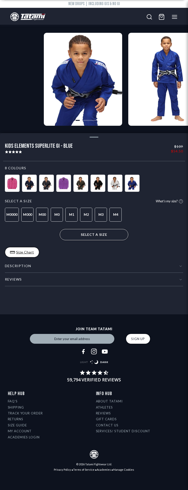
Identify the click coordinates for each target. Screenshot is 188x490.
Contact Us (107, 425)
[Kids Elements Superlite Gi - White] (115, 183)
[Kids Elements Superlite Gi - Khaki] (80, 183)
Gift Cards (106, 419)
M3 (101, 214)
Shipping (16, 407)
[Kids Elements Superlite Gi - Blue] (132, 183)
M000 (27, 214)
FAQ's (13, 401)
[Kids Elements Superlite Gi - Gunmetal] (46, 183)
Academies (104, 469)
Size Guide (17, 425)
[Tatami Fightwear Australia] (26, 17)
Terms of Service (83, 469)
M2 (86, 214)
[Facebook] (83, 351)
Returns (16, 419)
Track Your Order (25, 413)
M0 (56, 214)
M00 (42, 214)
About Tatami (109, 401)
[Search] (149, 16)
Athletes (104, 407)
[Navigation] (175, 17)
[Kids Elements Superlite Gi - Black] (98, 183)
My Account (20, 431)
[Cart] (161, 16)
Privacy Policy (62, 469)
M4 (115, 214)
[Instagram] (94, 351)
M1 (71, 214)
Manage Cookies (123, 469)
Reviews (103, 413)
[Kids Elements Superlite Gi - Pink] (12, 183)
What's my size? (166, 201)
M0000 (11, 214)
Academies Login (24, 437)
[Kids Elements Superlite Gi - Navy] (29, 183)
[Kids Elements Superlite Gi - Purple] (63, 183)
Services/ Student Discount (123, 431)
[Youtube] (105, 351)
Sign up (138, 339)
